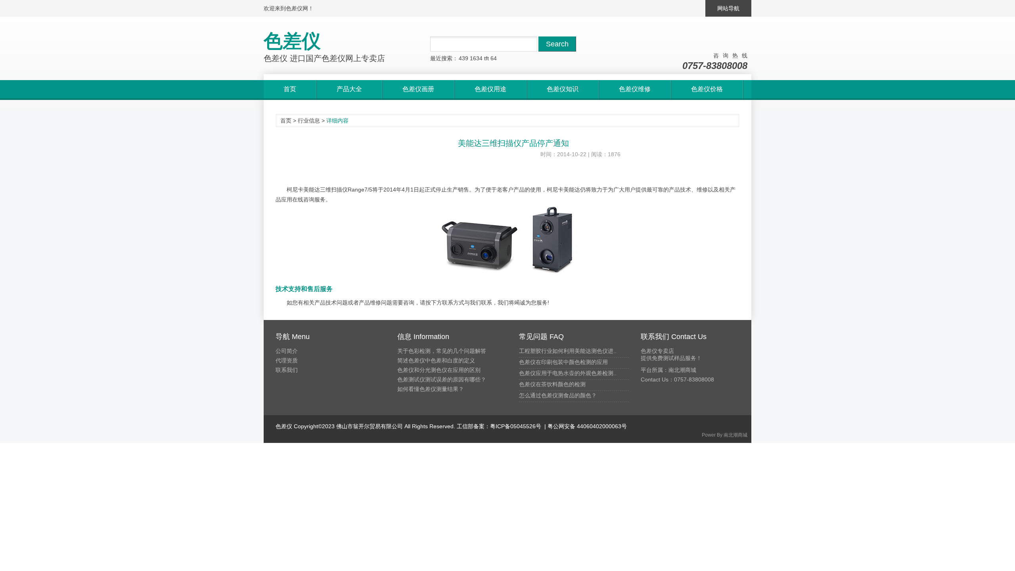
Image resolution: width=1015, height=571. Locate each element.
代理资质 (287, 360)
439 (463, 58)
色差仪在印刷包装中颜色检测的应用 (563, 362)
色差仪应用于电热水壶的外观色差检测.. (568, 373)
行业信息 (309, 120)
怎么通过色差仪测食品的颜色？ (558, 395)
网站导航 (728, 8)
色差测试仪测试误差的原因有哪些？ (441, 379)
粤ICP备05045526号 (515, 426)
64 (493, 58)
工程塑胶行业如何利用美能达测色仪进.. (568, 351)
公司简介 (287, 351)
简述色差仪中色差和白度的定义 (436, 360)
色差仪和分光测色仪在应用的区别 (439, 370)
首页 (285, 120)
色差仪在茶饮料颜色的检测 (552, 384)
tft (486, 58)
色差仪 (284, 426)
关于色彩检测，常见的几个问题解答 (441, 351)
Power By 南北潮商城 (724, 435)
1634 (476, 58)
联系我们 (287, 370)
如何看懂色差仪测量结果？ (430, 389)
